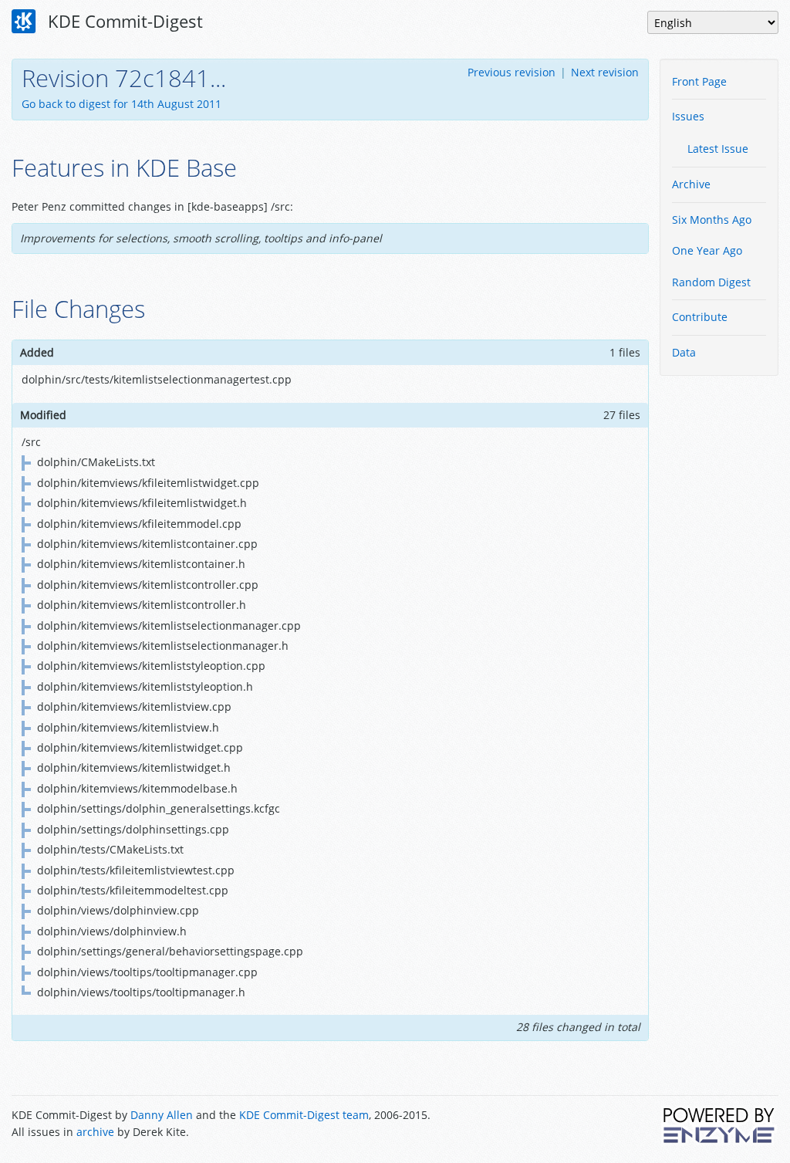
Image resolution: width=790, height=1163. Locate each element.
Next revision (605, 72)
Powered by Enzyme (719, 1125)
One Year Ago (707, 250)
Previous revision (511, 72)
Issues (688, 116)
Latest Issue (717, 148)
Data (684, 352)
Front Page (699, 81)
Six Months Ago (711, 219)
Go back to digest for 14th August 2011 (121, 103)
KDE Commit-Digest (123, 20)
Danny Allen (161, 1114)
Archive (691, 184)
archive (95, 1131)
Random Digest (711, 282)
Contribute (700, 316)
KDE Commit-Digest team (304, 1114)
